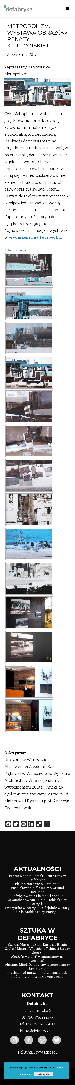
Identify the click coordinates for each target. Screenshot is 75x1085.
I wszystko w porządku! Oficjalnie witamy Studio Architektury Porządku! (37, 910)
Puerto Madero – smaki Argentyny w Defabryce (37, 878)
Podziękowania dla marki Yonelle (37, 896)
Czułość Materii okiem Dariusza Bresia (37, 945)
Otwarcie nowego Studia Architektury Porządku (37, 902)
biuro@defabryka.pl (37, 1030)
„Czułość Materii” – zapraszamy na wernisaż (37, 959)
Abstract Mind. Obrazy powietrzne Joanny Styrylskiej (37, 967)
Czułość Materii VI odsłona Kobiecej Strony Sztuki (37, 951)
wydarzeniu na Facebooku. (36, 237)
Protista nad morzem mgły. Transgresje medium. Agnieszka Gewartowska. (37, 975)
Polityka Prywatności (37, 1052)
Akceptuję (43, 1074)
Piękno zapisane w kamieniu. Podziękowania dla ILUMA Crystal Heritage (37, 888)
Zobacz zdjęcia (15, 250)
